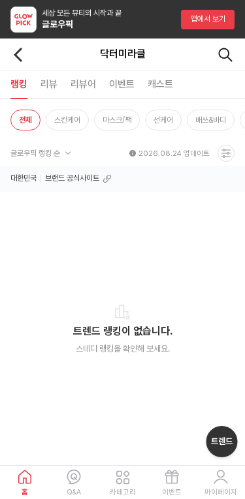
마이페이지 (220, 492)
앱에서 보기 (208, 18)
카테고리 (123, 492)
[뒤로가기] (18, 55)
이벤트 (172, 492)
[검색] (225, 55)
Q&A (74, 492)
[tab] (18, 84)
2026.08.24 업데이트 (174, 153)
